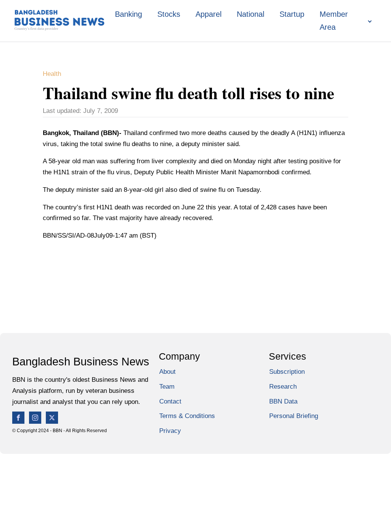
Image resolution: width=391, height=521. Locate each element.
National (250, 14)
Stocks (168, 14)
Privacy (170, 430)
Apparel (208, 14)
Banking (128, 14)
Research (283, 386)
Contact (170, 401)
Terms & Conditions (187, 416)
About (167, 371)
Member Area (334, 20)
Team (166, 386)
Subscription (287, 371)
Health (52, 73)
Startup (292, 14)
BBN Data (283, 401)
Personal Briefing (293, 416)
